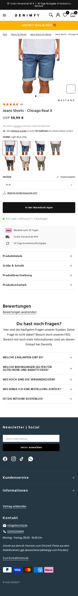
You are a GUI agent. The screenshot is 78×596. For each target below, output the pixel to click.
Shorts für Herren (18, 34)
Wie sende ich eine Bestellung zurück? (32, 389)
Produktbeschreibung (17, 275)
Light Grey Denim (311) (55, 148)
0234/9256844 (15, 532)
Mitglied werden (19, 131)
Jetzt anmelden (31, 447)
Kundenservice (16, 478)
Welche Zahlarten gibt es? (23, 357)
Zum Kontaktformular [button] (16, 558)
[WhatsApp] (32, 459)
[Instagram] (15, 459)
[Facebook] (7, 459)
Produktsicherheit (14, 285)
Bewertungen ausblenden (19, 312)
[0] (72, 15)
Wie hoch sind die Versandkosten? (29, 379)
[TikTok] (24, 459)
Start (5, 34)
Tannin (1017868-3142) (25, 163)
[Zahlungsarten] (39, 570)
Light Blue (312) (10, 148)
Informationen (15, 490)
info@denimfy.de (17, 525)
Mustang (66, 100)
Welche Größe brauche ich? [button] (22, 193)
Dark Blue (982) (40, 148)
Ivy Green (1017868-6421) (40, 163)
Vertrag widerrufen (14, 506)
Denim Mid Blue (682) (25, 148)
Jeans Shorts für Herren (40, 34)
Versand (17, 126)
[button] (13, 105)
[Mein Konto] (58, 14)
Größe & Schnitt (13, 265)
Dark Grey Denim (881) (10, 163)
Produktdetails (12, 256)
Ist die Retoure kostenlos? (23, 398)
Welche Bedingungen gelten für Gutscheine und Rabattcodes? (27, 368)
